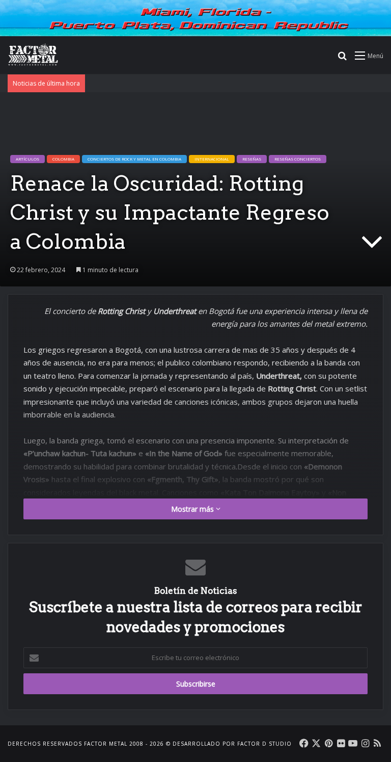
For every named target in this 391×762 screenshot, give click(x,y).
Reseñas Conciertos (297, 159)
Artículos (27, 159)
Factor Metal (105, 743)
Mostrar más (193, 509)
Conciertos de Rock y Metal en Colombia (134, 159)
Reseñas (251, 159)
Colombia (63, 159)
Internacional (211, 159)
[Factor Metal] (33, 55)
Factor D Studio (264, 743)
